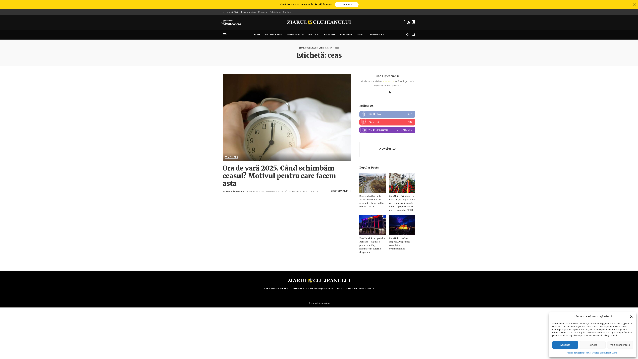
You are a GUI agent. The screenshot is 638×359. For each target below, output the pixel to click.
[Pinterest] (387, 122)
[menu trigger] (227, 35)
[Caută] (413, 35)
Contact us (388, 81)
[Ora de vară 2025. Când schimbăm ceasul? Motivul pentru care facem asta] (287, 117)
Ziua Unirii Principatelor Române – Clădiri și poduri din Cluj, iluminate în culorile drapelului (372, 245)
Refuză (592, 344)
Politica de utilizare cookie (579, 353)
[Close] (634, 4)
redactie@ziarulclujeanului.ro (241, 12)
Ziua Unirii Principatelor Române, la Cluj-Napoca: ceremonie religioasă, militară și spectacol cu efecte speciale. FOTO (402, 203)
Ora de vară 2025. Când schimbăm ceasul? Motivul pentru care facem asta (279, 176)
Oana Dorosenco (235, 191)
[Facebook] (404, 22)
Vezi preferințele (620, 344)
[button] (631, 316)
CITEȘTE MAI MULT (339, 191)
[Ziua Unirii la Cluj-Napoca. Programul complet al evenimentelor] (402, 225)
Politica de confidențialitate (604, 353)
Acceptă (565, 344)
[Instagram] (387, 130)
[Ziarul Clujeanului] (319, 22)
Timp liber (231, 157)
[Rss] (408, 22)
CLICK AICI (347, 4)
